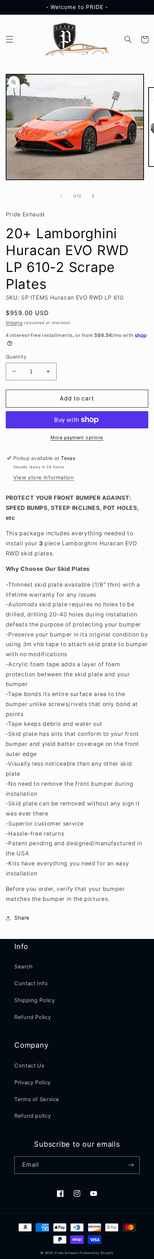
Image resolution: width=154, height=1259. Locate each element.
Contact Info (31, 983)
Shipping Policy (34, 1000)
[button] (9, 39)
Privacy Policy (32, 1082)
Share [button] (22, 918)
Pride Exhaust (66, 1253)
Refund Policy (32, 1017)
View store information (43, 477)
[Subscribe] (131, 1165)
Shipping (14, 322)
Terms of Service (36, 1099)
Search (23, 966)
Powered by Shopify (96, 1253)
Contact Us (29, 1065)
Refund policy (32, 1116)
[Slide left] (61, 196)
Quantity (16, 357)
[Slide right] (93, 196)
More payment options (77, 437)
